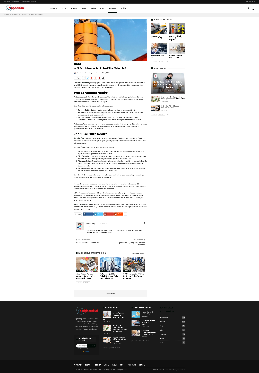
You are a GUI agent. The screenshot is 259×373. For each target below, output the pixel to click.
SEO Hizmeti (85, 369)
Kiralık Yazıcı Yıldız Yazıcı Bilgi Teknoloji (148, 322)
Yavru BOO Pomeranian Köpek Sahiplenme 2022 (149, 332)
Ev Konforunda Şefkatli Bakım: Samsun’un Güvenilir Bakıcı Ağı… (113, 315)
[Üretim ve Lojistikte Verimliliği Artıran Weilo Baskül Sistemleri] (110, 264)
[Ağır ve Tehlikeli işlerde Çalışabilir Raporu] (177, 28)
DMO (155, 369)
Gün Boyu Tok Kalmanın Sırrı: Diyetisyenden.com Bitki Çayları (173, 98)
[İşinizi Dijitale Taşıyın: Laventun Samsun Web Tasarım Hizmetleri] (87, 264)
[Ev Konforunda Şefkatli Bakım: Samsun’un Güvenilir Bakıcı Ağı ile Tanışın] (107, 314)
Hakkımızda (15, 2)
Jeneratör (95, 369)
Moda (84, 8)
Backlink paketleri (120, 369)
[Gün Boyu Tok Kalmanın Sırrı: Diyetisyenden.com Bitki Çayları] (155, 99)
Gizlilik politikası (25, 2)
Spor (102, 8)
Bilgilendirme (164, 317)
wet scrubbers (83, 83)
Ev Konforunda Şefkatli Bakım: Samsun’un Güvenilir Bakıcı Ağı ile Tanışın (168, 84)
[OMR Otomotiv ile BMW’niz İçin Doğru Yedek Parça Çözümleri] (134, 264)
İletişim (33, 2)
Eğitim (64, 8)
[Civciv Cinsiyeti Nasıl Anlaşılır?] (136, 314)
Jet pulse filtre (79, 138)
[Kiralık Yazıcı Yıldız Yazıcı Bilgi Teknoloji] (136, 323)
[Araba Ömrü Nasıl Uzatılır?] (159, 48)
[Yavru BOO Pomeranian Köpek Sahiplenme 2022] (136, 333)
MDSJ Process (79, 204)
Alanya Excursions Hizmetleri (87, 243)
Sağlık (93, 8)
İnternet (74, 8)
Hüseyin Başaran (106, 369)
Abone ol (92, 346)
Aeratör (161, 369)
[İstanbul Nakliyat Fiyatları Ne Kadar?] (177, 48)
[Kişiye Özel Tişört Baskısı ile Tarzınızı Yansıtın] (155, 108)
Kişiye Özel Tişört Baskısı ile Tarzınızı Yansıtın (171, 107)
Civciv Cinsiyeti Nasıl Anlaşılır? (147, 313)
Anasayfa (7, 2)
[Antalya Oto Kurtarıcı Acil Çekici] (159, 28)
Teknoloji (112, 8)
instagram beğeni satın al (175, 369)
